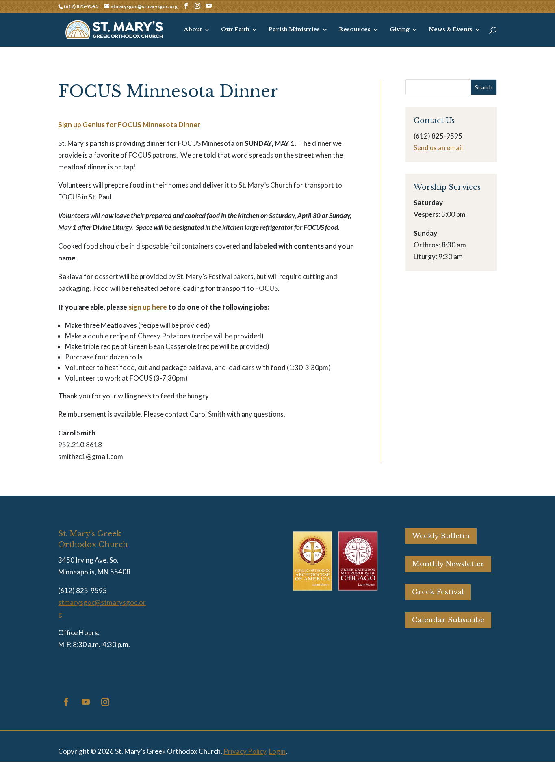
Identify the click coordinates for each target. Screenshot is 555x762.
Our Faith (235, 30)
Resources (355, 30)
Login (277, 751)
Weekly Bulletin (441, 536)
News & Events (451, 30)
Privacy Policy (244, 751)
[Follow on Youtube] (86, 702)
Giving (400, 30)
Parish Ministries (294, 30)
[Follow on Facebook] (66, 702)
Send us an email (438, 147)
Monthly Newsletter (448, 564)
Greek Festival (438, 592)
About (193, 30)
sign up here (147, 307)
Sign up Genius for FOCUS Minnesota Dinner (129, 124)
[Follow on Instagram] (105, 702)
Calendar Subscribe (448, 620)
